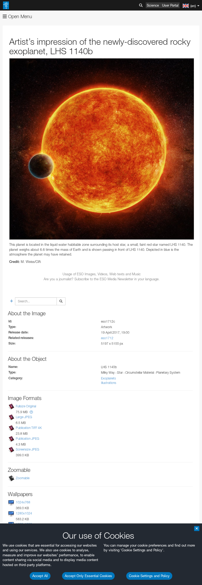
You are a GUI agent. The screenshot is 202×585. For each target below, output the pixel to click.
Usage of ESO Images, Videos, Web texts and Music (102, 274)
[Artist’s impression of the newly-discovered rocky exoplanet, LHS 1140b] (101, 148)
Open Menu (19, 16)
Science (153, 5)
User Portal (170, 5)
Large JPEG (24, 417)
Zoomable (22, 478)
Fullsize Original (26, 406)
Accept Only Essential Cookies (88, 576)
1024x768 (23, 502)
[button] (31, 412)
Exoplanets (108, 378)
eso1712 (107, 338)
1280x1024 (24, 513)
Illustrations (108, 383)
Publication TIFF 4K (29, 428)
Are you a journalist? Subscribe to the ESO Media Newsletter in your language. (102, 279)
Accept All (40, 576)
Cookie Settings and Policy (149, 576)
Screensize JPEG (27, 449)
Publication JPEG (27, 439)
